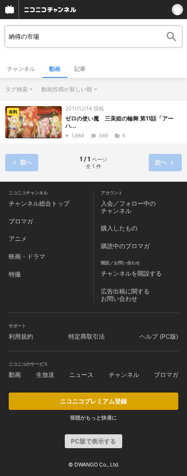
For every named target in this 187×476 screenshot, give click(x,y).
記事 (80, 68)
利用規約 (21, 336)
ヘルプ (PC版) (159, 336)
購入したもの (119, 228)
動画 (54, 68)
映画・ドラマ (27, 256)
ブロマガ (21, 221)
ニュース (81, 374)
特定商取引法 (86, 336)
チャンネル (21, 68)
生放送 (45, 374)
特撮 (15, 274)
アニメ (18, 238)
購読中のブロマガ (125, 246)
